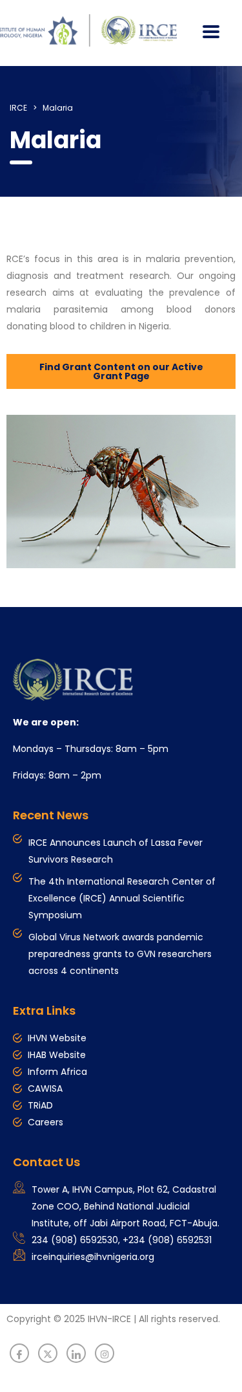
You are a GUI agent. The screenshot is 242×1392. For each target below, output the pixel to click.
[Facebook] (19, 1353)
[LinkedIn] (76, 1353)
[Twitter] (47, 1353)
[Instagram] (104, 1353)
